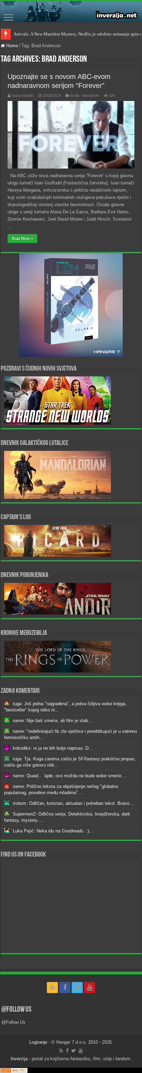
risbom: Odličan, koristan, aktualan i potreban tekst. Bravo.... (74, 803)
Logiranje (38, 1042)
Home (11, 45)
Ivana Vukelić (22, 95)
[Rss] (52, 987)
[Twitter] (77, 987)
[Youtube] (89, 987)
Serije (74, 95)
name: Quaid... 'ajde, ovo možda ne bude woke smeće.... (70, 775)
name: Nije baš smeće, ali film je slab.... (53, 720)
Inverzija (19, 1058)
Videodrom (90, 95)
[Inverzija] (71, 11)
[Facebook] (64, 987)
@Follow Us (16, 1010)
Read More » (22, 238)
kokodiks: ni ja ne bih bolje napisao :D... (53, 748)
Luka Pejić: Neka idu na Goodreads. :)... (53, 830)
